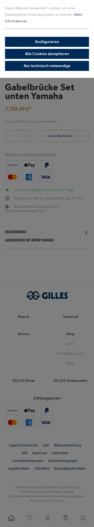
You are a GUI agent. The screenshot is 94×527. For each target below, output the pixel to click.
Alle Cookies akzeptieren (47, 54)
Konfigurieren (47, 42)
